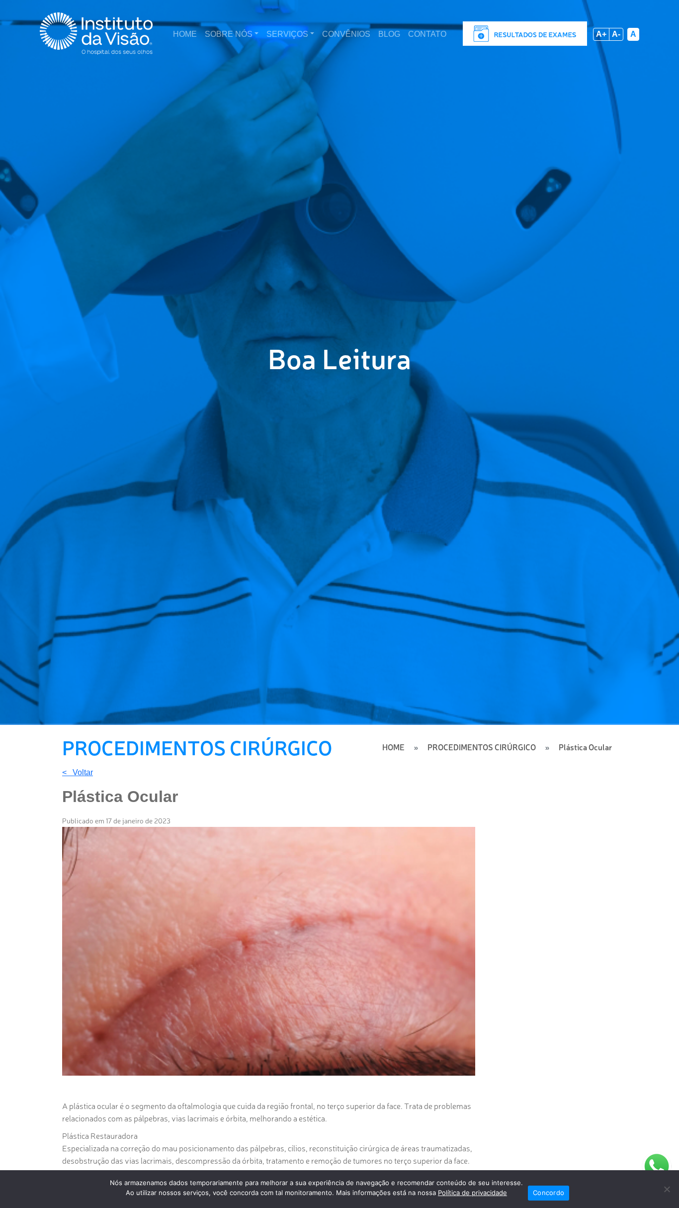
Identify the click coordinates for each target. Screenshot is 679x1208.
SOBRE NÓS (229, 34)
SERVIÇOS (287, 34)
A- (616, 34)
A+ (601, 34)
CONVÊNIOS (346, 34)
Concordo (548, 1193)
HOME (185, 34)
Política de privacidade (472, 1193)
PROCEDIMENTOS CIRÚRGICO (481, 746)
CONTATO (427, 34)
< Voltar (77, 773)
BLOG (389, 34)
